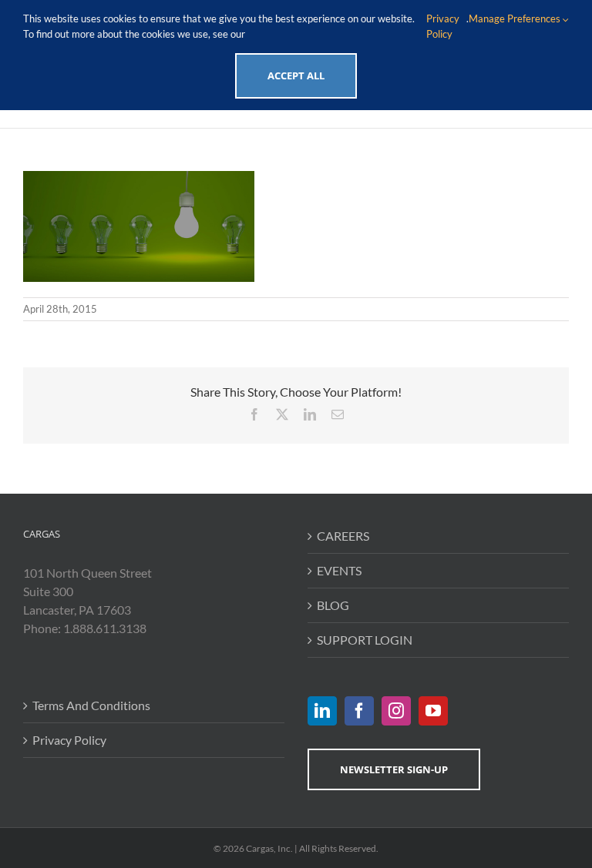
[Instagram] (396, 711)
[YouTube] (433, 711)
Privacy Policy (69, 739)
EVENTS (339, 570)
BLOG (333, 605)
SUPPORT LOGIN (364, 639)
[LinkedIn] (322, 711)
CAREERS (343, 535)
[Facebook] (359, 711)
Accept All (296, 75)
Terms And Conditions (91, 705)
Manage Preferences (516, 18)
